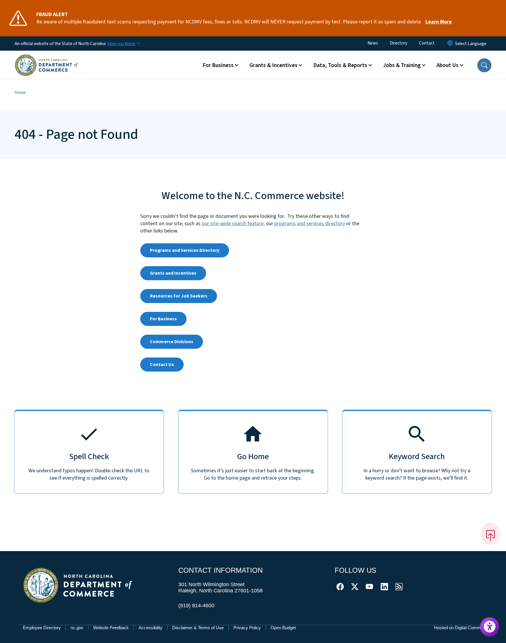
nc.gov (77, 627)
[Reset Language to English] (450, 43)
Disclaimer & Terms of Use (198, 627)
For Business (163, 319)
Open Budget (283, 627)
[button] (484, 65)
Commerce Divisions (171, 341)
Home (20, 92)
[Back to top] (490, 533)
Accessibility (151, 627)
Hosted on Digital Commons (461, 627)
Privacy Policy (247, 627)
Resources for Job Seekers (178, 296)
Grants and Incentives (173, 273)
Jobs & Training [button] (402, 65)
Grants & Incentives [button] (273, 65)
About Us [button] (448, 65)
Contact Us (162, 364)
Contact (427, 43)
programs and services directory (309, 223)
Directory (398, 43)
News (372, 43)
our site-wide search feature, (233, 223)
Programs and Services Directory (184, 250)
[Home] (46, 58)
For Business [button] (218, 65)
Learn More (438, 21)
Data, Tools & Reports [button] (340, 65)
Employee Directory (42, 627)
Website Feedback (111, 627)
